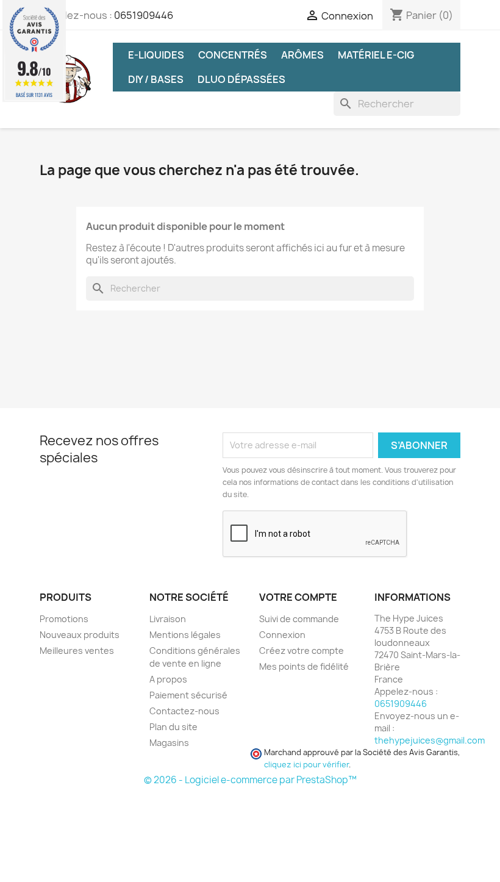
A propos (168, 679)
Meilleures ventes (77, 650)
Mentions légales (185, 634)
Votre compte (298, 597)
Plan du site (173, 727)
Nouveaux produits (80, 634)
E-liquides (156, 55)
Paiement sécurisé (188, 695)
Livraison (167, 619)
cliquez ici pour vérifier (306, 764)
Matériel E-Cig (376, 55)
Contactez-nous (184, 711)
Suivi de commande (299, 619)
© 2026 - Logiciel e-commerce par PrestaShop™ (250, 779)
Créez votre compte (301, 650)
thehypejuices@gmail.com (429, 740)
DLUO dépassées (241, 79)
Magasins (169, 742)
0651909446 (143, 15)
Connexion (282, 634)
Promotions (64, 619)
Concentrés (232, 55)
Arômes (302, 55)
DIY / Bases (156, 79)
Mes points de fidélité (304, 666)
